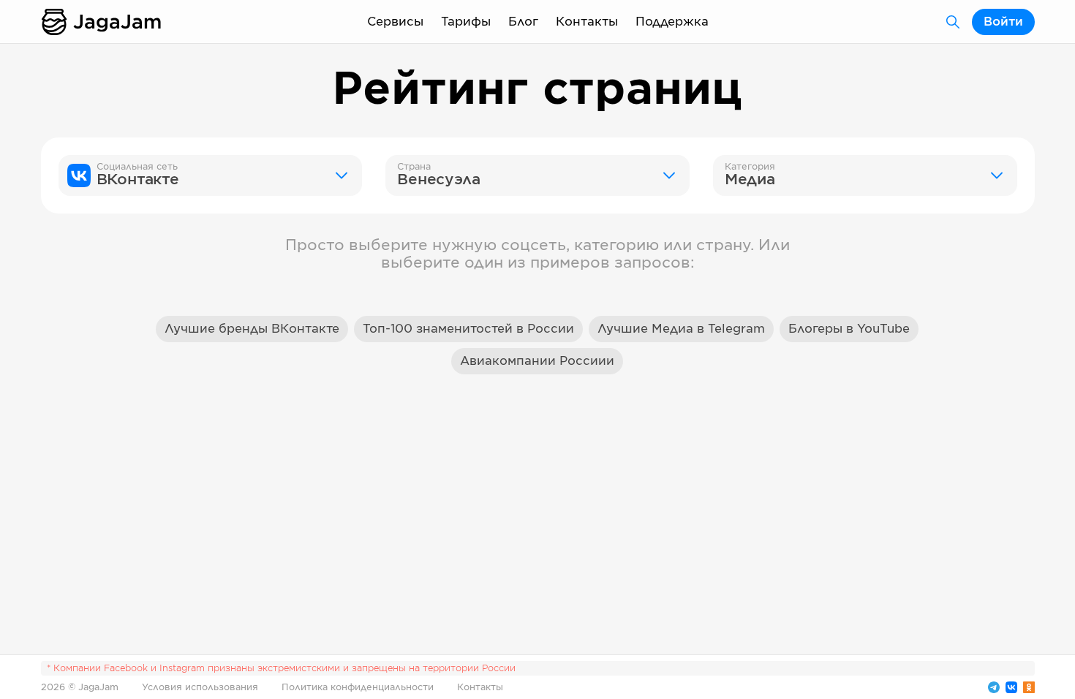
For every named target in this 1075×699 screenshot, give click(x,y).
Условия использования (200, 687)
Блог (523, 22)
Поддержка (672, 22)
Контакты (587, 22)
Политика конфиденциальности (358, 687)
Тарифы (466, 22)
